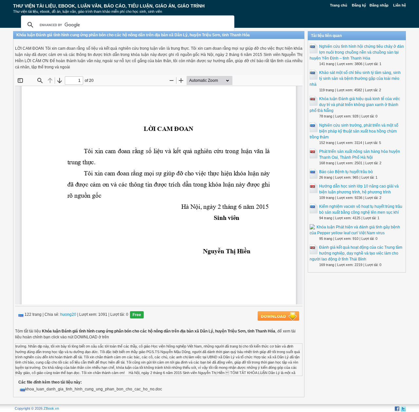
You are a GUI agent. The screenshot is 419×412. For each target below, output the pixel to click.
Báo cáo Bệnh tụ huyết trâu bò (346, 172)
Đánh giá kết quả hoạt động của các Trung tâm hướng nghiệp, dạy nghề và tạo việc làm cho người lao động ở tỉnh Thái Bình (356, 253)
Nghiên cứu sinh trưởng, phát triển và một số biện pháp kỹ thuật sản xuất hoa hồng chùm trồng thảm (354, 131)
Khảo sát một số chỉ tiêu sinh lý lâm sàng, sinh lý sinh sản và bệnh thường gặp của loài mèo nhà (355, 78)
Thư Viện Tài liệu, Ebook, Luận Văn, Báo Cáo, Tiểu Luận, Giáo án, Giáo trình (109, 6)
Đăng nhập (379, 5)
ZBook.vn (51, 408)
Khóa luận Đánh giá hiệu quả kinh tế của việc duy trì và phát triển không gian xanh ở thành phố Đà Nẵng (355, 105)
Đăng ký (359, 5)
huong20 (68, 315)
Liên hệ (399, 5)
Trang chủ (338, 5)
